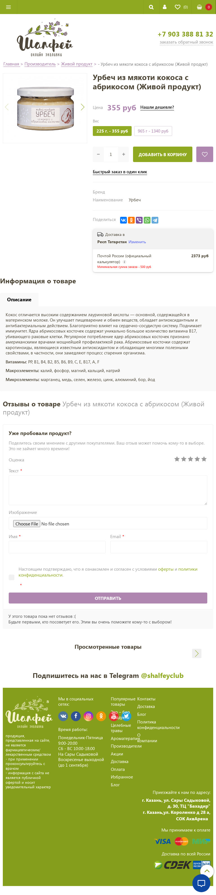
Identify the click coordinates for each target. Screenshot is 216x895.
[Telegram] (155, 220)
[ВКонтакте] (123, 220)
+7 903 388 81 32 (185, 33)
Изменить (137, 241)
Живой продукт (77, 64)
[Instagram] (88, 716)
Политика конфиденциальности (158, 724)
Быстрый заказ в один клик (120, 171)
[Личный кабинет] (164, 7)
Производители (126, 746)
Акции (117, 754)
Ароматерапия (125, 738)
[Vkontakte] (63, 716)
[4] (197, 459)
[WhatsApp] (147, 220)
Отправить (108, 598)
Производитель (40, 64)
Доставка (120, 761)
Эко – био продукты (120, 714)
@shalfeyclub (162, 675)
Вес (96, 121)
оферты (166, 569)
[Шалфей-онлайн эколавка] (45, 37)
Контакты (146, 699)
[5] (204, 459)
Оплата (118, 769)
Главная (11, 64)
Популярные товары (123, 701)
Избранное (122, 777)
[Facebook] (76, 716)
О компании (147, 737)
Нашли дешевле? (157, 107)
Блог (115, 784)
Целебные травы (121, 728)
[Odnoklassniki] (101, 716)
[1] (177, 459)
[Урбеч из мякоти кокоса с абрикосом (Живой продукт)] (45, 108)
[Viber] (139, 220)
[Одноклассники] (131, 220)
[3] (190, 459)
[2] (183, 459)
